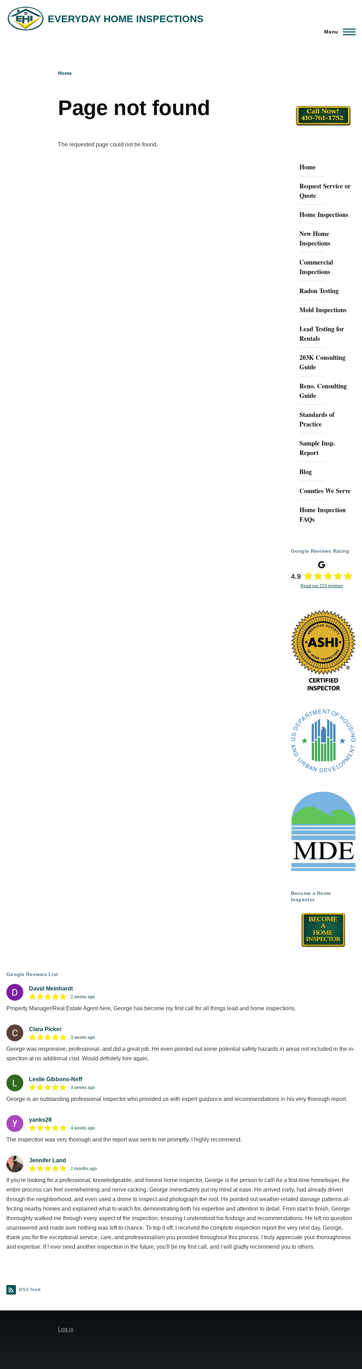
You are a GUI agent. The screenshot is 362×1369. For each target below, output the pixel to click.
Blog (305, 471)
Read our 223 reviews (321, 585)
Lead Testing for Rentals (321, 333)
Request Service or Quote (325, 190)
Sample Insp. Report (317, 447)
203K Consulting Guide (322, 362)
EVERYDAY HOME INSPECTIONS (126, 18)
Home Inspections (323, 214)
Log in (66, 1329)
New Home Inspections (314, 238)
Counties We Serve (325, 490)
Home (65, 73)
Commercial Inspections (316, 267)
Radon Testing (319, 290)
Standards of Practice (316, 419)
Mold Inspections (322, 309)
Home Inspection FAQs (322, 514)
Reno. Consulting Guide (323, 390)
